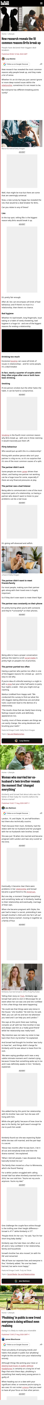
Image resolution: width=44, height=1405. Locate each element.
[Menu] (41, 3)
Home (4, 34)
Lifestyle (11, 34)
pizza (9, 684)
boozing (13, 361)
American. (31, 892)
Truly (22, 996)
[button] (41, 64)
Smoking (5, 435)
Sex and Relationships (15, 734)
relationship (7, 85)
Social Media (12, 1274)
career (24, 471)
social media (30, 658)
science (25, 1387)
